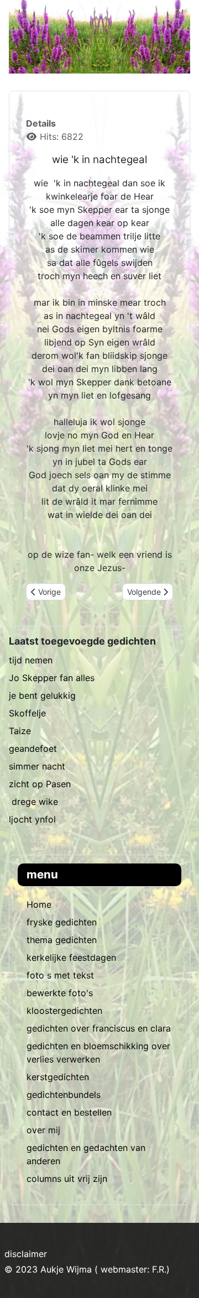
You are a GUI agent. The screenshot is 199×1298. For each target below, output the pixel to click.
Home (39, 904)
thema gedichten (62, 939)
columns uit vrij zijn (67, 1178)
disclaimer (25, 1253)
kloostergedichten (64, 1010)
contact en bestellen (69, 1112)
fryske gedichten (62, 922)
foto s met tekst (60, 975)
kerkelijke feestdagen (71, 957)
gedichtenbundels (64, 1094)
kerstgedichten (58, 1076)
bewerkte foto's (60, 992)
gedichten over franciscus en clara (99, 1028)
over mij (43, 1129)
